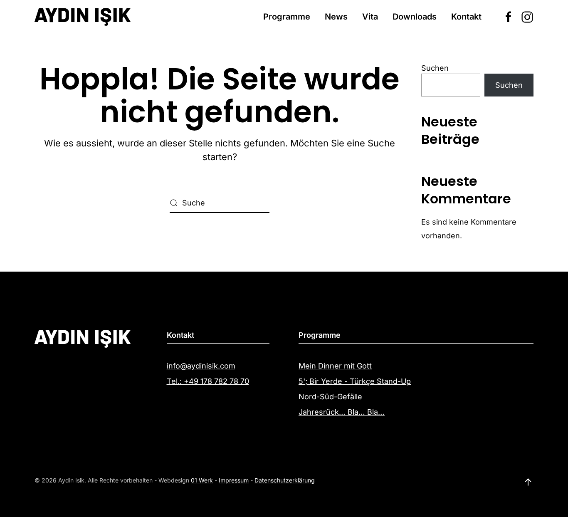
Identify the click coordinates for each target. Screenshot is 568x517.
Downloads (415, 17)
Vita (370, 17)
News (336, 17)
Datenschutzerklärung (284, 480)
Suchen (435, 68)
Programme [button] (286, 17)
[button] (528, 482)
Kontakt (466, 17)
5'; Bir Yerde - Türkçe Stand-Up (355, 381)
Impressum (234, 480)
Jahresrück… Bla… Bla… (342, 412)
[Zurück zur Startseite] (83, 16)
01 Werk (202, 480)
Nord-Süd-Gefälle (330, 396)
